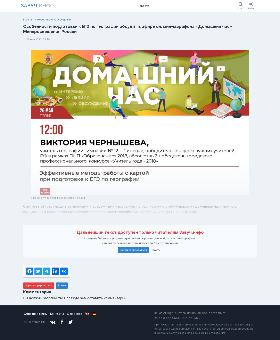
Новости (143, 5)
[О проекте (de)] (94, 314)
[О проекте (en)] (87, 314)
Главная (28, 19)
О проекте (74, 313)
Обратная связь (35, 313)
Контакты (57, 313)
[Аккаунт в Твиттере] (70, 322)
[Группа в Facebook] (62, 322)
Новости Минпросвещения (54, 19)
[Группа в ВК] (53, 322)
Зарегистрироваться (133, 250)
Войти (156, 250)
